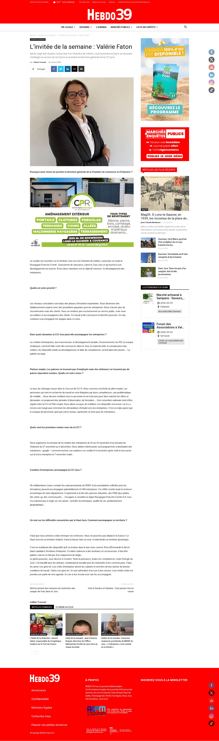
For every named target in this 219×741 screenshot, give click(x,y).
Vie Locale (67, 27)
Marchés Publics (120, 27)
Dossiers (84, 27)
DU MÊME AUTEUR (64, 607)
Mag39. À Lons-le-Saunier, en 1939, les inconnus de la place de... (165, 216)
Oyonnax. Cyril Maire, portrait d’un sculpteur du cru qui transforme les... (172, 242)
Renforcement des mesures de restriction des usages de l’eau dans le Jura (52, 590)
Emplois (112, 2)
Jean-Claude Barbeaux (150, 222)
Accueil (33, 35)
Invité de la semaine (47, 35)
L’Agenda (101, 27)
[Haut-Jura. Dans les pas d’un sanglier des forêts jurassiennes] (148, 272)
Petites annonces (99, 2)
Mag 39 (144, 210)
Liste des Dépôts (146, 27)
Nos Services (84, 2)
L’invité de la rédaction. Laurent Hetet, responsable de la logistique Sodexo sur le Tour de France (45, 641)
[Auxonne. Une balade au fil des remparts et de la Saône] (148, 258)
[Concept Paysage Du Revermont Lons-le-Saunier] (82, 249)
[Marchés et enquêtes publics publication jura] (165, 160)
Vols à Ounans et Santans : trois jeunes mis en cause (111, 590)
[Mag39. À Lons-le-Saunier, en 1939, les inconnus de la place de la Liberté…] (165, 193)
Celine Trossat (39, 62)
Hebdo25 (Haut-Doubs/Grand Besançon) (134, 2)
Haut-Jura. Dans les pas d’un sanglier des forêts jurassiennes (172, 271)
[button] (185, 27)
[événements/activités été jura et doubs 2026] (165, 120)
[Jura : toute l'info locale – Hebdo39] (109, 14)
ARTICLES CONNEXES (42, 607)
